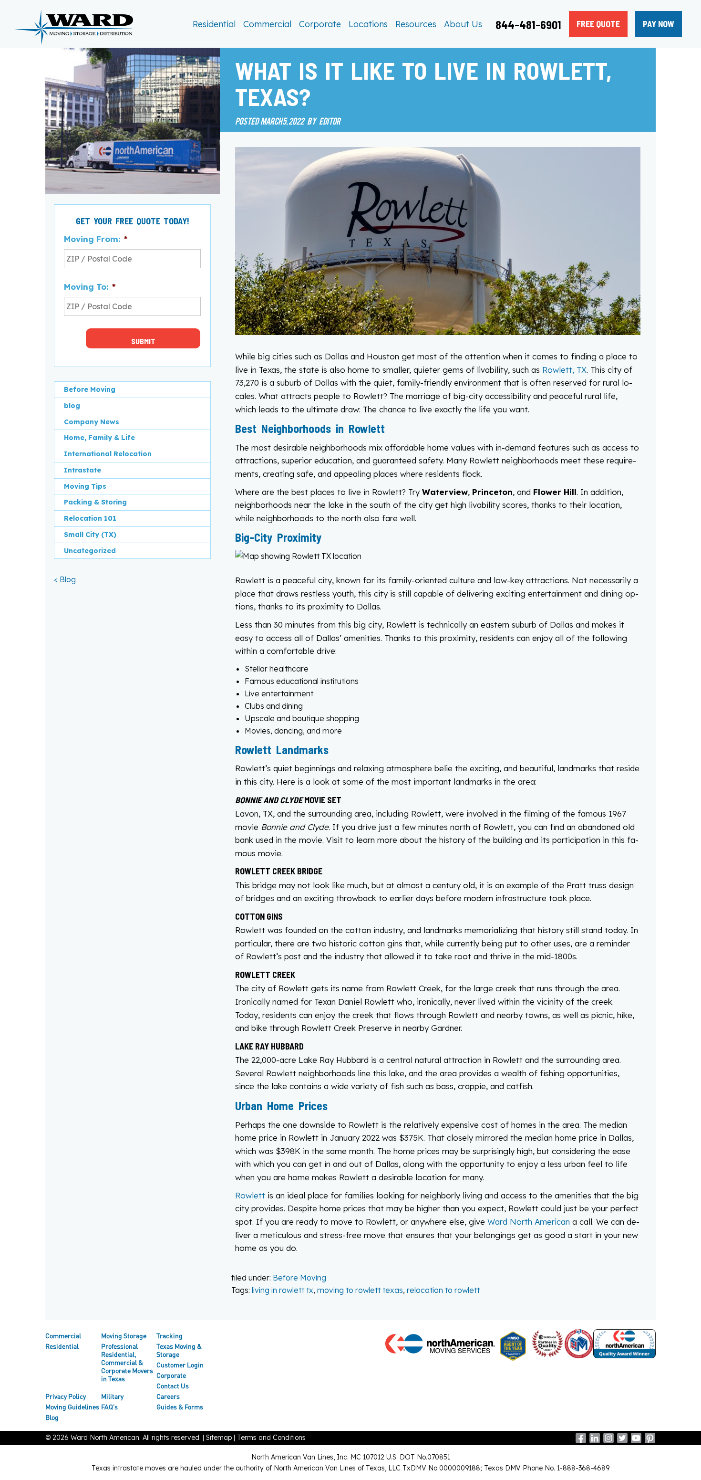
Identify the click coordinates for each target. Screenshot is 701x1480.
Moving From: (95, 239)
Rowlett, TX (564, 370)
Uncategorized (90, 550)
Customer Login (180, 1365)
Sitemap (219, 1437)
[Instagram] (608, 1441)
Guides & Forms (179, 1407)
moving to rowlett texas (360, 1290)
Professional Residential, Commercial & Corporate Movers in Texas (127, 1362)
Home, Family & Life (99, 437)
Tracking (169, 1336)
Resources (415, 24)
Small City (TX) (90, 534)
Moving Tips (85, 486)
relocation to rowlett (443, 1290)
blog (72, 405)
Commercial (267, 24)
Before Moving (299, 1277)
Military (112, 1396)
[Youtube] (636, 1441)
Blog (52, 1417)
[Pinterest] (650, 1441)
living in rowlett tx (282, 1290)
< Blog (65, 579)
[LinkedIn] (594, 1441)
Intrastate (82, 470)
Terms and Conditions (271, 1437)
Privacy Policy (65, 1396)
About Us (463, 24)
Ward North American (528, 1222)
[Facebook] (581, 1441)
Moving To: (89, 287)
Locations (368, 24)
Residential (214, 24)
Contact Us (172, 1386)
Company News (91, 422)
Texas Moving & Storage (179, 1350)
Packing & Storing (95, 502)
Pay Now (658, 24)
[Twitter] (622, 1441)
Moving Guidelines (72, 1407)
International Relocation (108, 454)
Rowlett (250, 1195)
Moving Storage (123, 1336)
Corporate (320, 24)
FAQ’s (109, 1407)
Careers (168, 1396)
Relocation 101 (90, 518)
